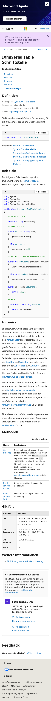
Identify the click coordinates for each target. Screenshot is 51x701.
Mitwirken (15, 686)
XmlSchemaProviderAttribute (20, 390)
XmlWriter (35, 365)
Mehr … (17, 164)
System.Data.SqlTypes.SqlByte (28, 160)
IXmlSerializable (31, 180)
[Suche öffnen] (36, 28)
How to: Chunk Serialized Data (17, 376)
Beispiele (8, 77)
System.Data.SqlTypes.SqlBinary (29, 153)
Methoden (8, 84)
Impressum (31, 693)
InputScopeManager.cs (19, 111)
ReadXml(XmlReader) (6, 486)
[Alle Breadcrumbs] (4, 50)
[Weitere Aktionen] (46, 50)
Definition (8, 74)
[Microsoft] (25, 28)
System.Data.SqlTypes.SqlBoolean (30, 156)
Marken (5, 697)
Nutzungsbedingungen (12, 693)
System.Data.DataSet (23, 145)
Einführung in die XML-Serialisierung (25, 561)
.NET (11, 49)
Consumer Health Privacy (13, 689)
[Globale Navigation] (2, 28)
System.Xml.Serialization (24, 101)
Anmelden (44, 28)
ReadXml (10, 362)
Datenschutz (28, 686)
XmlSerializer (13, 339)
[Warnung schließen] (47, 4)
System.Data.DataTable (24, 149)
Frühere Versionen (34, 682)
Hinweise (8, 81)
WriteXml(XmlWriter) (6, 496)
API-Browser (21, 49)
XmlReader (19, 365)
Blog (4, 686)
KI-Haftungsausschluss (12, 682)
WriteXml (23, 362)
